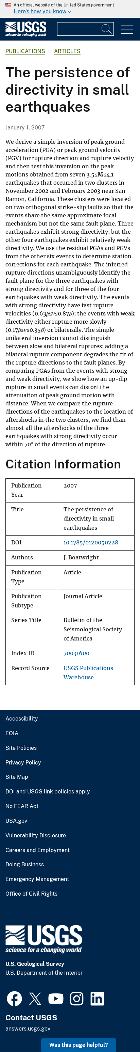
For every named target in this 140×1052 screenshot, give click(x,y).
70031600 (76, 653)
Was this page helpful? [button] (78, 1045)
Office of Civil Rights (31, 894)
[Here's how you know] (70, 9)
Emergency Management (37, 879)
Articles (67, 51)
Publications (25, 51)
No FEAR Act (21, 806)
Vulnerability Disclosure (35, 836)
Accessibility (21, 719)
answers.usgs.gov (27, 1028)
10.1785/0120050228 (91, 542)
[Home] (25, 35)
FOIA (11, 733)
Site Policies (21, 748)
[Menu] (127, 30)
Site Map (16, 777)
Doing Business (24, 865)
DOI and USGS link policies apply (47, 792)
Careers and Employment (37, 850)
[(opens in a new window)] (14, 998)
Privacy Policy (23, 763)
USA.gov (16, 821)
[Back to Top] (115, 1027)
